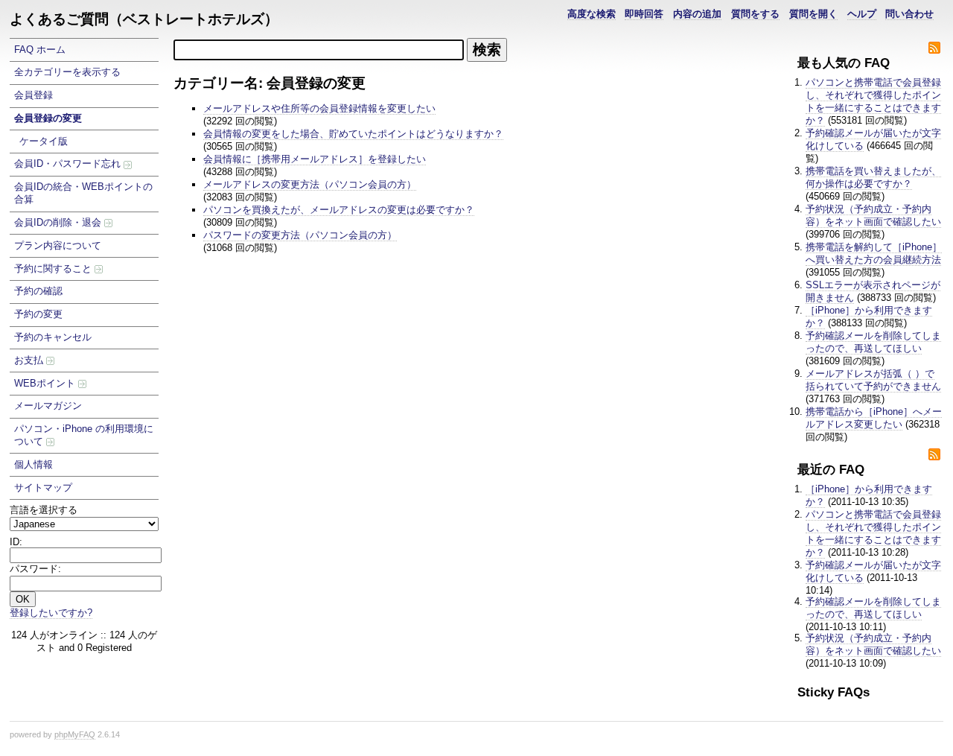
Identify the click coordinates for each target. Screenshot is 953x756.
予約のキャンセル (53, 337)
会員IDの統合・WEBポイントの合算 (83, 193)
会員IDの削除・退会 (59, 222)
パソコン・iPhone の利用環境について (83, 435)
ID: (16, 541)
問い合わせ (909, 13)
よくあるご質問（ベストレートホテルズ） (144, 19)
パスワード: (35, 568)
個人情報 (33, 464)
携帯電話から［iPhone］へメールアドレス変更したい (874, 418)
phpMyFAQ (74, 734)
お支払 (30, 360)
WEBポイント (46, 383)
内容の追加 (697, 13)
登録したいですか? (51, 612)
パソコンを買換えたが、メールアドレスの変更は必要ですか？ (338, 209)
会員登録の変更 (48, 118)
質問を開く (813, 13)
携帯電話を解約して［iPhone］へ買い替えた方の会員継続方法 (874, 253)
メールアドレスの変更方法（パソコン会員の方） (309, 184)
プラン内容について (57, 245)
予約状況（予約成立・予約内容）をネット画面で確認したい (873, 215)
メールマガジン (48, 405)
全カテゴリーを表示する (67, 71)
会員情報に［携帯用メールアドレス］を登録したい (314, 159)
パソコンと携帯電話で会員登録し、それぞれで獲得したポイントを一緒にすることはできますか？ (873, 101)
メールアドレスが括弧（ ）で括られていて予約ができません (873, 380)
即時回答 (644, 13)
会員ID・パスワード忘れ (69, 163)
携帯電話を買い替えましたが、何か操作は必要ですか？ (873, 177)
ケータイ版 (43, 141)
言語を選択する (43, 509)
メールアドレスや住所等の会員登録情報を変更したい (319, 108)
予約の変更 (38, 314)
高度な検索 (591, 13)
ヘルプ (861, 13)
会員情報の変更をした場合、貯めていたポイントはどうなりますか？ (353, 133)
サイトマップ (43, 487)
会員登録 (33, 95)
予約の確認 (38, 290)
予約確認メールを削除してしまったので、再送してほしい (873, 342)
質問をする (755, 13)
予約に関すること (54, 268)
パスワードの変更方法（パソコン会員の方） (300, 235)
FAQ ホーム (40, 49)
